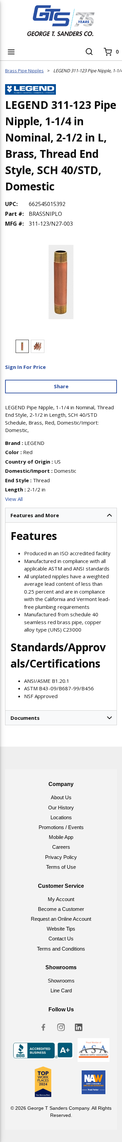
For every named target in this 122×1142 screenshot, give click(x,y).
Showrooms (61, 981)
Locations (61, 817)
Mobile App (61, 837)
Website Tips (61, 929)
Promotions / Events (61, 827)
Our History (61, 807)
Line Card (61, 990)
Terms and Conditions (61, 949)
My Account (61, 899)
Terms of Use (61, 867)
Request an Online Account (61, 919)
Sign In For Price (25, 366)
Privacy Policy (61, 857)
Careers (61, 847)
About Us (61, 797)
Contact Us (61, 938)
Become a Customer (61, 909)
